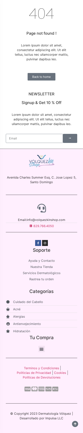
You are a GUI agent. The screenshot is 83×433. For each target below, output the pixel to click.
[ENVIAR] (70, 138)
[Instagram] (45, 243)
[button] (41, 349)
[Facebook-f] (38, 243)
